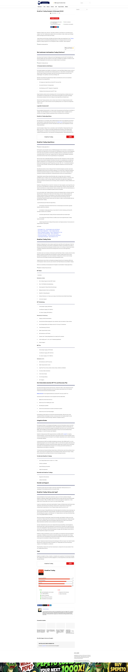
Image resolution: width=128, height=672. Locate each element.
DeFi (56, 6)
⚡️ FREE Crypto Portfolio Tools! (59, 2)
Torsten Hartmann (46, 609)
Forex (61, 122)
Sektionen (40, 6)
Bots (44, 6)
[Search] (90, 3)
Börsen (48, 6)
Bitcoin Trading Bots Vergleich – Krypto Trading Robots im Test (50, 232)
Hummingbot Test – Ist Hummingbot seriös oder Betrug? (49, 229)
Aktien (58, 122)
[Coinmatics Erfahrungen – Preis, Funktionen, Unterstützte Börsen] (70, 623)
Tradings (72, 38)
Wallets (66, 6)
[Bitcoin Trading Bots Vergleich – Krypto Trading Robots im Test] (60, 623)
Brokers (52, 6)
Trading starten (54, 18)
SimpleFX (65, 434)
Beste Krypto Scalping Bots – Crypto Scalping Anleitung (48, 230)
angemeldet (44, 645)
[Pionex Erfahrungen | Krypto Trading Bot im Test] (51, 623)
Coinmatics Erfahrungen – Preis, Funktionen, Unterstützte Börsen (70, 632)
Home (38, 9)
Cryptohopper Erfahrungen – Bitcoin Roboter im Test (48, 236)
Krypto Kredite (61, 6)
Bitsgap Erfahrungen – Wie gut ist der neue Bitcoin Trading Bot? (41, 631)
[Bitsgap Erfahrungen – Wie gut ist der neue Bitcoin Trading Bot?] (41, 623)
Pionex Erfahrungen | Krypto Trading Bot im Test (51, 631)
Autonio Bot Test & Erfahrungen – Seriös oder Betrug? (48, 233)
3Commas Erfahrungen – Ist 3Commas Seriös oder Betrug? (49, 235)
